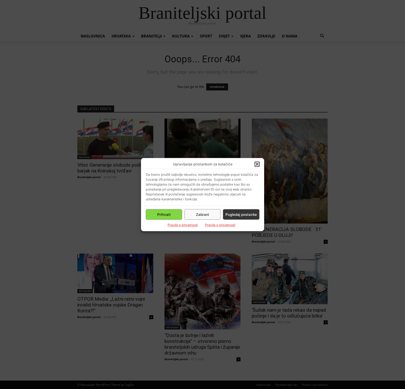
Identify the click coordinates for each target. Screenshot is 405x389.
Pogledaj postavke (241, 214)
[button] (257, 164)
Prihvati (164, 214)
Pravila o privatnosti (183, 225)
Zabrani (202, 214)
